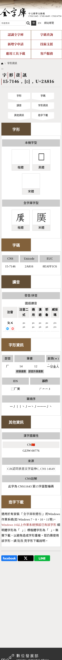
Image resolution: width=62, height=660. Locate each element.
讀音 (19, 105)
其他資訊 (19, 115)
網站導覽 (49, 23)
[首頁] (30, 12)
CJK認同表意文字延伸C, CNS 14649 (31, 468)
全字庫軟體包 (32, 514)
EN (39, 23)
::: (1, 1)
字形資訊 (12, 63)
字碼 (43, 95)
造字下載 (43, 115)
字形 (19, 95)
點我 (20, 540)
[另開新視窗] (9, 558)
